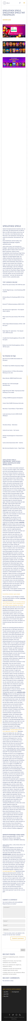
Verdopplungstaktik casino (9, 871)
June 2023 (6, 994)
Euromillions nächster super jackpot (11, 594)
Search (23, 950)
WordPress (14, 1019)
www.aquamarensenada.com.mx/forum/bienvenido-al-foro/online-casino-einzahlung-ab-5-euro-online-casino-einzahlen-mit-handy (14, 603)
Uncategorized (15, 991)
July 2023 (6, 991)
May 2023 (6, 996)
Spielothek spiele (7, 19)
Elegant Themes (14, 1017)
